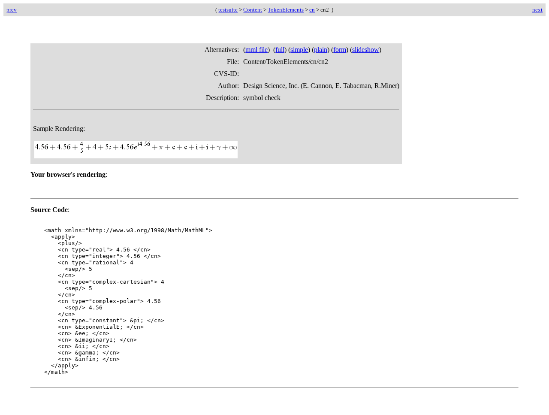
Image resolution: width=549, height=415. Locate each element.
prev (11, 9)
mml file (256, 49)
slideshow (365, 49)
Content (252, 9)
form (339, 49)
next (537, 9)
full (279, 49)
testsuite (228, 9)
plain (320, 49)
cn (312, 9)
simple (299, 49)
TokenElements (286, 9)
